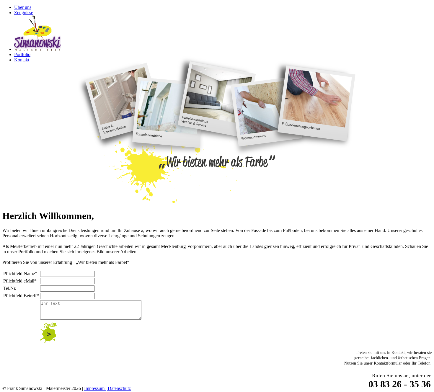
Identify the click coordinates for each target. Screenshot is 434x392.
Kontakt (21, 59)
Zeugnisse (23, 12)
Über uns (22, 7)
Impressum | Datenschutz (107, 388)
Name (20, 273)
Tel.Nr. (9, 288)
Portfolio (22, 54)
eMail (20, 280)
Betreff (21, 295)
